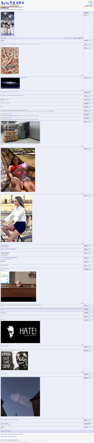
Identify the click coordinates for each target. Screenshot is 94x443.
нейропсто (16, 36)
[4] (3, 6)
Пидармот (85, 245)
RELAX (12, 7)
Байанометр (6, 436)
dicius (85, 95)
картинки (2, 36)
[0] (1, 427)
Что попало (12, 9)
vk (80, 36)
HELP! (22, 9)
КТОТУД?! (91, 4)
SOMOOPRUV (8, 7)
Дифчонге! (11, 36)
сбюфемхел (85, 261)
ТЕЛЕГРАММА (3, 7)
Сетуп (20, 9)
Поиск (16, 9)
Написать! (6, 9)
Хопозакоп (85, 77)
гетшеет (82, 36)
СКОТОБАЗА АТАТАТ (10, 436)
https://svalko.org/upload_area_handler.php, (12, 115)
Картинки (9, 9)
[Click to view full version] (7, 24)
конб (14, 36)
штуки (4, 36)
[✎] (6, 6)
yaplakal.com (15, 436)
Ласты (4, 9)
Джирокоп (85, 148)
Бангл (85, 265)
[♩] (5, 6)
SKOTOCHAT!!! (16, 6)
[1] (0, 6)
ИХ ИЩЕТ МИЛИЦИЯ (18, 7)
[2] (1, 6)
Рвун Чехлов (86, 12)
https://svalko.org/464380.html (5, 423)
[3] (2, 6)
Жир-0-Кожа (86, 257)
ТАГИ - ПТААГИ (91, 1)
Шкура (85, 47)
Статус (18, 9)
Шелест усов (86, 350)
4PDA (92, 3)
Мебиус (85, 195)
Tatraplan (85, 99)
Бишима (85, 121)
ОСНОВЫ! (8, 6)
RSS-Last (90, 2)
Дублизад (85, 110)
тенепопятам (86, 312)
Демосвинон (86, 377)
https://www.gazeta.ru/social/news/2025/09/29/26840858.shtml (9, 257)
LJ (92, 2)
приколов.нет (2, 436)
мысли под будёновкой (87, 423)
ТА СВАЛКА (11, 6)
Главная (1, 9)
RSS (88, 2)
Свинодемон (86, 40)
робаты (6, 36)
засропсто (8, 36)
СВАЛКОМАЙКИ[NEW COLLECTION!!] (88, 6)
